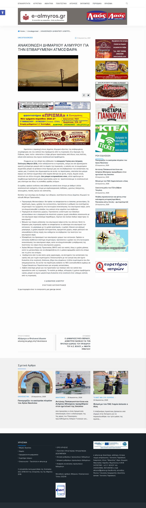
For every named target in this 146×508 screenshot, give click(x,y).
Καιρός (21, 451)
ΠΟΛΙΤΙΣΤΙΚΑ (61, 3)
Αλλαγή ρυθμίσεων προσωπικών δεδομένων (73, 457)
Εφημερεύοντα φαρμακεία (28, 455)
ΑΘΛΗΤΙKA (49, 3)
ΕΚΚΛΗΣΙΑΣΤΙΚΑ (23, 396)
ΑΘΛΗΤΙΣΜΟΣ (60, 397)
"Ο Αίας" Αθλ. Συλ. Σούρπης (103, 397)
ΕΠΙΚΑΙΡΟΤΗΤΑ (24, 3)
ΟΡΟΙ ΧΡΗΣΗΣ (62, 447)
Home (22, 31)
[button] (2, 12)
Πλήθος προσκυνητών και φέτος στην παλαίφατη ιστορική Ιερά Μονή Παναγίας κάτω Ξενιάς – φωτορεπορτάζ (111, 199)
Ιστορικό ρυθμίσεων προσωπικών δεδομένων (73, 460)
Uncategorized (32, 31)
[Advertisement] (54, 307)
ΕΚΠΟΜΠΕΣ (85, 3)
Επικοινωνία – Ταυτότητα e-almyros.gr (33, 461)
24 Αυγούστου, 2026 (100, 400)
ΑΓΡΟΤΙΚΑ (37, 3)
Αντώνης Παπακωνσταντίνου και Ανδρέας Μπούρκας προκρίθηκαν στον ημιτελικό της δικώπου (111, 171)
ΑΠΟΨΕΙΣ (73, 3)
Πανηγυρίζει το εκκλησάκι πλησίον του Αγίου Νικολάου (35, 401)
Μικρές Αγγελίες (25, 448)
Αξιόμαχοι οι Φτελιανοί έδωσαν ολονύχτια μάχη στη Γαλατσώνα (32, 338)
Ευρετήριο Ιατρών (25, 458)
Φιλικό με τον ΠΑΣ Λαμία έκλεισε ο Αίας (111, 181)
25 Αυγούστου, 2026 (38, 396)
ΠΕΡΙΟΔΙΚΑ (97, 3)
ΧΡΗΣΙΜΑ (108, 3)
